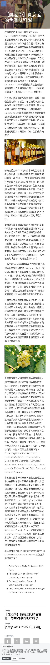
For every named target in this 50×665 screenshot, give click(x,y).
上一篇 (7, 610)
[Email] (36, 641)
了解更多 (17, 654)
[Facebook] (7, 641)
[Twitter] (17, 641)
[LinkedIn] (26, 641)
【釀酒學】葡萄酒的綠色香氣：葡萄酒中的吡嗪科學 (22, 616)
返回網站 (10, 635)
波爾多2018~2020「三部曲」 (23, 627)
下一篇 (7, 623)
